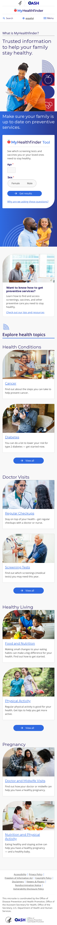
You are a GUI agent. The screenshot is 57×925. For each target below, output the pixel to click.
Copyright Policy (43, 877)
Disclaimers (18, 881)
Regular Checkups (19, 513)
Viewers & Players (35, 881)
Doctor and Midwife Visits (25, 781)
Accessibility (20, 874)
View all (30, 460)
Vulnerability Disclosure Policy (28, 888)
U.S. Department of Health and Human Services (21, 3)
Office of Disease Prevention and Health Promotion (33, 3)
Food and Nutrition (20, 643)
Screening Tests (17, 567)
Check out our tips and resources (25, 312)
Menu (50, 18)
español (30, 18)
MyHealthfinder (28, 10)
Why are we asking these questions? (27, 201)
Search (10, 18)
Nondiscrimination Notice (28, 885)
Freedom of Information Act (19, 877)
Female (16, 183)
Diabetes (12, 437)
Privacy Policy (35, 874)
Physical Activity (18, 701)
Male (30, 183)
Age (9, 164)
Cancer (10, 383)
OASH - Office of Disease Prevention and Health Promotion (29, 920)
